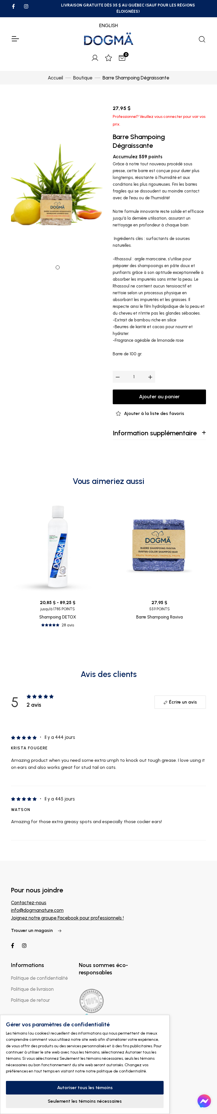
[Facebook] (13, 6)
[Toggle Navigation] (15, 39)
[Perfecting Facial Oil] (57, 546)
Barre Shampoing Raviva (159, 617)
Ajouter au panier (159, 396)
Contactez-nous (28, 902)
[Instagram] (26, 6)
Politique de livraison (32, 989)
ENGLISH (108, 25)
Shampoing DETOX (57, 617)
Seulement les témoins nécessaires (85, 1101)
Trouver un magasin (32, 930)
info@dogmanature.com (37, 910)
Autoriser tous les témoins (85, 1087)
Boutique (82, 78)
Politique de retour (30, 1000)
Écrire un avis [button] (182, 702)
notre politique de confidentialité (116, 1071)
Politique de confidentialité (39, 978)
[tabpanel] (57, 180)
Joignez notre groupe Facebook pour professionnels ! (67, 918)
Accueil (55, 78)
